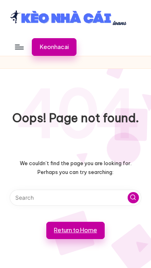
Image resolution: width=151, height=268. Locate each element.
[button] (54, 47)
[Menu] (19, 47)
